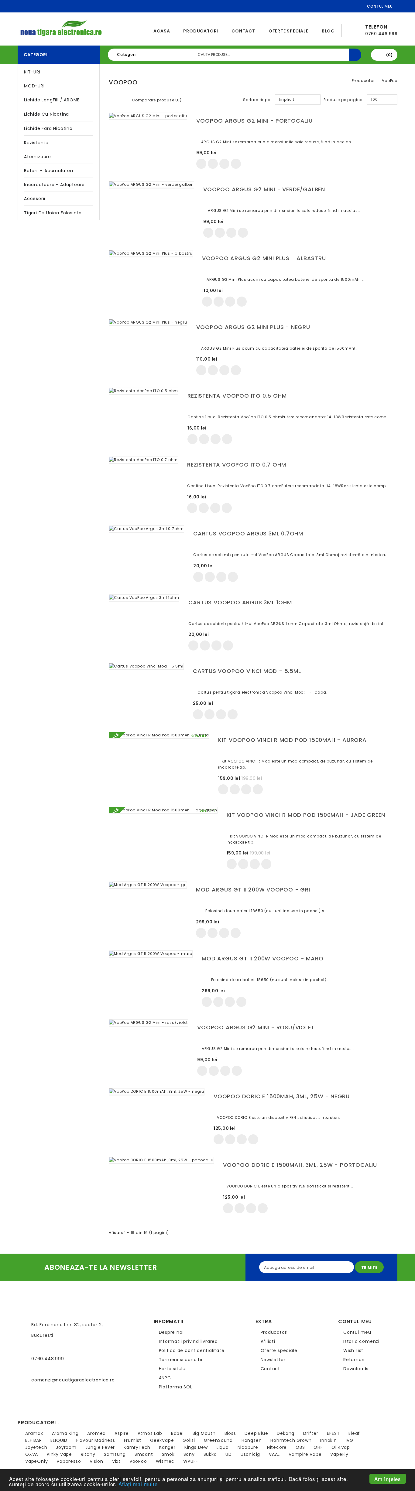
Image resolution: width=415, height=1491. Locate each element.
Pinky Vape (59, 1454)
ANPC (165, 1378)
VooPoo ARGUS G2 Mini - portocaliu (254, 120)
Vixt (116, 1461)
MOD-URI (34, 86)
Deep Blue (256, 1433)
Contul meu (357, 1332)
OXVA (31, 1454)
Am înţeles (387, 1479)
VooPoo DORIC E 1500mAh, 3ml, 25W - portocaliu (300, 1165)
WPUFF (190, 1461)
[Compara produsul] (224, 164)
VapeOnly (36, 1461)
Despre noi (171, 1332)
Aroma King (65, 1433)
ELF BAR (33, 1440)
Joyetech (36, 1447)
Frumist (133, 1440)
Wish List (353, 1350)
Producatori (200, 31)
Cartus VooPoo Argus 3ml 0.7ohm (248, 533)
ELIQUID (58, 1440)
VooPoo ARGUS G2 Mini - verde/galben (264, 189)
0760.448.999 (47, 1359)
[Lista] (122, 99)
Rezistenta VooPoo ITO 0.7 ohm (236, 464)
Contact (243, 31)
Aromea (96, 1433)
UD (228, 1454)
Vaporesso (69, 1461)
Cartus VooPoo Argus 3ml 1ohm (240, 602)
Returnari (354, 1360)
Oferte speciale (288, 31)
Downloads (356, 1369)
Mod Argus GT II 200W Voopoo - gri (253, 889)
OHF (318, 1447)
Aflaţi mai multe (138, 1484)
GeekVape (162, 1440)
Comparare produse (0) (157, 100)
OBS (300, 1447)
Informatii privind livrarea (188, 1341)
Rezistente (36, 143)
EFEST (333, 1433)
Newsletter (273, 1360)
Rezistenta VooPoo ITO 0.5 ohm (236, 395)
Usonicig (250, 1454)
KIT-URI (32, 72)
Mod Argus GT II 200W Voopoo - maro (262, 958)
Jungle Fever (100, 1447)
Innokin (328, 1440)
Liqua (223, 1447)
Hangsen (252, 1440)
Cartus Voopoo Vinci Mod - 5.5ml (247, 671)
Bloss (230, 1433)
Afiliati (268, 1341)
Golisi (189, 1440)
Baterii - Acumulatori (48, 171)
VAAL (274, 1454)
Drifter (310, 1433)
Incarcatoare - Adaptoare (54, 185)
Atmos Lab (150, 1433)
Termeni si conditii (180, 1360)
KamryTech (137, 1447)
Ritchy (88, 1454)
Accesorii (34, 198)
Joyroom (66, 1447)
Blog (328, 31)
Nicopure (248, 1447)
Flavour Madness (95, 1440)
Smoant (144, 1454)
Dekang (285, 1433)
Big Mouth (204, 1433)
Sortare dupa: (257, 99)
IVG (349, 1440)
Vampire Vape (305, 1454)
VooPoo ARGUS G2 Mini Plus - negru (253, 327)
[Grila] (112, 99)
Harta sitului (173, 1369)
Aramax (34, 1433)
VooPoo (389, 80)
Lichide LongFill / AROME (52, 100)
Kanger (167, 1447)
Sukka (210, 1454)
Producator (363, 80)
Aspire (122, 1433)
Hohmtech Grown (290, 1440)
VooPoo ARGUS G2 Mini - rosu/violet (255, 1027)
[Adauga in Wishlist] (213, 164)
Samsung (115, 1454)
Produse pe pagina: (344, 99)
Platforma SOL (175, 1387)
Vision (96, 1461)
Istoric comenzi (361, 1341)
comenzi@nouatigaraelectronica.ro (73, 1380)
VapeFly (339, 1454)
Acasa (161, 31)
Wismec (165, 1461)
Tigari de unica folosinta (53, 213)
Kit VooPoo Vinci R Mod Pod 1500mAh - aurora (292, 740)
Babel (177, 1433)
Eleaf (354, 1433)
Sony (189, 1454)
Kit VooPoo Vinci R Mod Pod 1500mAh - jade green (306, 815)
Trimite (369, 1267)
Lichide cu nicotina (46, 114)
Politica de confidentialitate (192, 1350)
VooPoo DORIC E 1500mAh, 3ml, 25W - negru (282, 1096)
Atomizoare (37, 157)
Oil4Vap (340, 1447)
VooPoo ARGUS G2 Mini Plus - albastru (264, 258)
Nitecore (277, 1447)
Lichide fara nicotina (48, 128)
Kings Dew (196, 1447)
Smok (168, 1454)
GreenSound (218, 1440)
